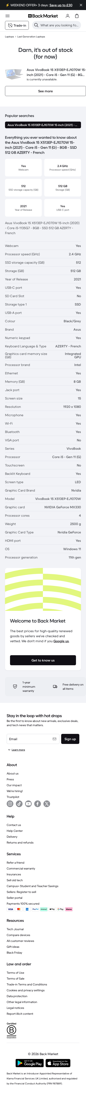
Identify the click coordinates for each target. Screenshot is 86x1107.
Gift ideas (13, 947)
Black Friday (14, 952)
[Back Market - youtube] (28, 803)
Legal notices (15, 1008)
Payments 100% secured (23, 903)
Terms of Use (15, 973)
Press (10, 779)
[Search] (36, 25)
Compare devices (18, 935)
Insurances (14, 874)
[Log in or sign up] (67, 16)
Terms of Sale (15, 978)
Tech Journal (15, 929)
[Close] (81, 5)
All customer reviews (20, 941)
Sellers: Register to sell (21, 892)
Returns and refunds (20, 842)
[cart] (77, 16)
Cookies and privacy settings (26, 990)
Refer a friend (15, 862)
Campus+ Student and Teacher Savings (32, 886)
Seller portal (14, 898)
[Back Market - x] (46, 803)
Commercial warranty (21, 868)
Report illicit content (20, 1014)
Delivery (12, 837)
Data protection (17, 996)
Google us (61, 641)
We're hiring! (15, 791)
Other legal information (22, 1002)
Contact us (14, 825)
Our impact (14, 785)
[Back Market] (43, 16)
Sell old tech (15, 880)
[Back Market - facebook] (37, 803)
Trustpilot (13, 797)
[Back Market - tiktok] (19, 803)
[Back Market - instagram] (10, 803)
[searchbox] (59, 25)
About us (13, 773)
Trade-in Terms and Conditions (27, 984)
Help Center (15, 831)
